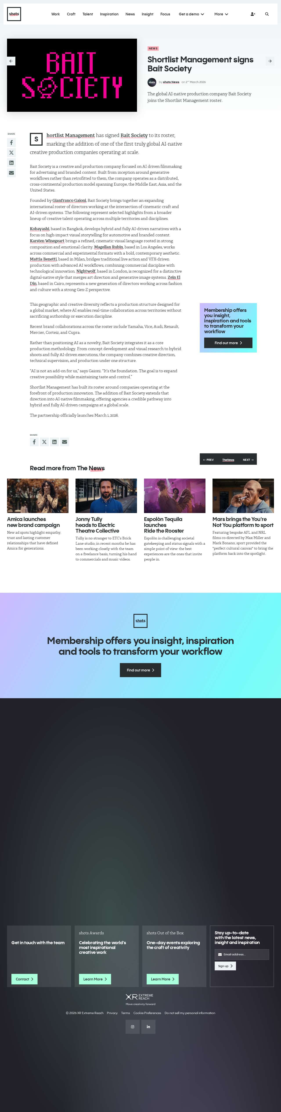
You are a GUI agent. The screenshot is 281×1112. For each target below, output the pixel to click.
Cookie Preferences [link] (147, 1012)
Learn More (93, 979)
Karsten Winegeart (47, 241)
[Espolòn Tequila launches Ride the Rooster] (174, 496)
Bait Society (134, 135)
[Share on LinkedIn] (11, 162)
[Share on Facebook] (11, 142)
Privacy (112, 1012)
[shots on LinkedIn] (148, 1027)
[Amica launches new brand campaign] (37, 496)
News (153, 48)
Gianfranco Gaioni (69, 200)
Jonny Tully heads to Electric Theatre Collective (97, 525)
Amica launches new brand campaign (33, 522)
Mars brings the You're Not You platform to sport (243, 522)
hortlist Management (71, 135)
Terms (125, 1012)
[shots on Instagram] (133, 1027)
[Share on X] (11, 152)
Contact (22, 979)
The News (228, 460)
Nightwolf (85, 271)
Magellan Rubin (108, 247)
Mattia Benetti (43, 259)
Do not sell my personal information (190, 1012)
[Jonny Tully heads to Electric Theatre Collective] (106, 496)
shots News (171, 82)
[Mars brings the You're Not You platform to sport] (243, 496)
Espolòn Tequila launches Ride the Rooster (164, 525)
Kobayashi (39, 228)
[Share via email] (11, 172)
